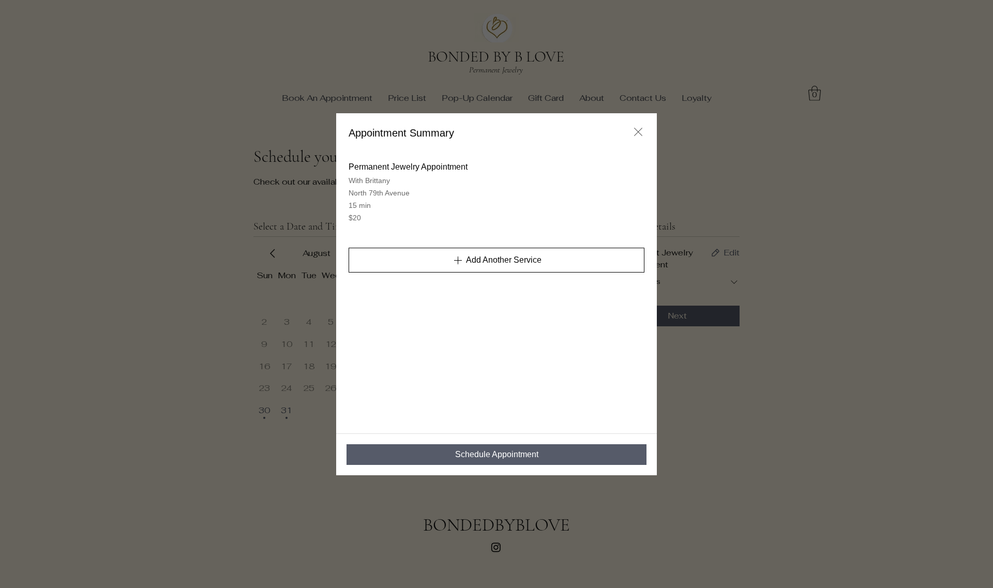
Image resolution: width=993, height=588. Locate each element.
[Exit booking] (638, 132)
